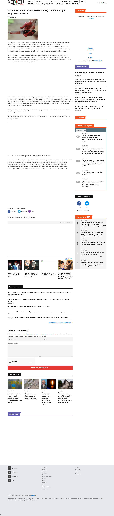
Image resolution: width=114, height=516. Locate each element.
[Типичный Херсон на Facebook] (79, 203)
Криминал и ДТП (66, 1)
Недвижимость (47, 4)
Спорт (46, 1)
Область (39, 1)
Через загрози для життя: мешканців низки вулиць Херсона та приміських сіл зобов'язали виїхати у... (90, 81)
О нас (68, 4)
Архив (77, 472)
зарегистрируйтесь (50, 334)
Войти (104, 3)
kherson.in (69, 222)
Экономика (59, 4)
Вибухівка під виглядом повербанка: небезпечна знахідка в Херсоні (28, 306)
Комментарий (13, 343)
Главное (30, 1)
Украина (31, 4)
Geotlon (33, 495)
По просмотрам (81, 130)
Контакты (78, 474)
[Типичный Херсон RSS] (9, 480)
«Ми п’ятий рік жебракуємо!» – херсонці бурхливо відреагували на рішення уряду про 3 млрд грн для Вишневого (90, 90)
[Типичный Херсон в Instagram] (9, 476)
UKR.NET (91, 18)
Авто (37, 4)
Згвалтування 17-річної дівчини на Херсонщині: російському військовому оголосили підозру (36, 312)
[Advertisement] (40, 79)
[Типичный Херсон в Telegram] (87, 203)
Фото (83, 1)
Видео (76, 1)
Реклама (75, 4)
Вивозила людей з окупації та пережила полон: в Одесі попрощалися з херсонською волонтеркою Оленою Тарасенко (90, 99)
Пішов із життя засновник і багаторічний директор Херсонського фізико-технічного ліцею (47, 398)
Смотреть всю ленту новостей (61, 323)
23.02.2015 (12, 17)
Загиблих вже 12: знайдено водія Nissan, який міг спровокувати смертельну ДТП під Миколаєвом (38, 317)
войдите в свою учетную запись (34, 334)
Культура (54, 1)
